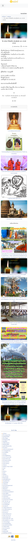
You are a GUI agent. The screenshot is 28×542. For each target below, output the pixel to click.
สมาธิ (4, 473)
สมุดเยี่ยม (5, 441)
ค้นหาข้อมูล (5, 438)
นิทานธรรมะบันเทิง (7, 460)
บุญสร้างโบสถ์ (14, 379)
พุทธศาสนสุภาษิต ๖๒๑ (8, 518)
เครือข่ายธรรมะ (6, 443)
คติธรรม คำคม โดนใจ (8, 466)
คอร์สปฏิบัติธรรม (6, 479)
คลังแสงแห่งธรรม (7, 495)
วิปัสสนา (5, 474)
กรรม (4, 468)
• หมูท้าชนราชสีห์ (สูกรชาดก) (14, 198)
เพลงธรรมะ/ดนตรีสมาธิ (8, 492)
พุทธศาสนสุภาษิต (7, 517)
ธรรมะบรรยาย (6, 462)
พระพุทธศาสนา (6, 480)
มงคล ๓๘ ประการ (7, 515)
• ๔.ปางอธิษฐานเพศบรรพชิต (14, 131)
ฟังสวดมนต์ (5, 477)
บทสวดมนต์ (5, 496)
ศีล (3, 469)
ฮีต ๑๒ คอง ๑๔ (6, 501)
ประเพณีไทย (5, 452)
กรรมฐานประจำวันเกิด (8, 499)
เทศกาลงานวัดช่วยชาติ (8, 449)
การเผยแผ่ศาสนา (7, 450)
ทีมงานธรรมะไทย (6, 435)
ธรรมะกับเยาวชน (6, 458)
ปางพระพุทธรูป (6, 521)
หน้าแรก (4, 16)
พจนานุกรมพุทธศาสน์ (7, 485)
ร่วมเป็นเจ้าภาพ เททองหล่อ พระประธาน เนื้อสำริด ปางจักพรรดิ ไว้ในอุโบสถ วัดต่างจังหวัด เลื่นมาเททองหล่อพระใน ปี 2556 (14, 299)
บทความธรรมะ (6, 463)
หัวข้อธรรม (5, 484)
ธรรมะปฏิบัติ (5, 493)
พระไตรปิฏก (5, 482)
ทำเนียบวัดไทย (6, 526)
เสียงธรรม (5, 488)
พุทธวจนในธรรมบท (7, 514)
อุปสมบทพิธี (5, 531)
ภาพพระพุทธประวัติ (7, 507)
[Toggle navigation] (3, 5)
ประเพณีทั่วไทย (6, 504)
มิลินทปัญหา (5, 487)
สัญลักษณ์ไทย (6, 444)
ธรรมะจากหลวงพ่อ (7, 457)
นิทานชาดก (5, 512)
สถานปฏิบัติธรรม (6, 455)
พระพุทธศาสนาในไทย (7, 525)
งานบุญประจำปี (6, 503)
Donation (5, 447)
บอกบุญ (9, 16)
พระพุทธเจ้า (5, 506)
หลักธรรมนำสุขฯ (6, 498)
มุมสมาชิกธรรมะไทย (7, 446)
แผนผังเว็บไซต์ (6, 436)
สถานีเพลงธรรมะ (6, 490)
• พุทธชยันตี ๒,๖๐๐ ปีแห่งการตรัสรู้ (14, 219)
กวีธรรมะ (5, 465)
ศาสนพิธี (5, 529)
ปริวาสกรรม (5, 476)
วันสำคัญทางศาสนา (7, 533)
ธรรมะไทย (13, 540)
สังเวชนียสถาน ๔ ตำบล (8, 520)
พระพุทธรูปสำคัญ (7, 523)
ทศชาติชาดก (6, 510)
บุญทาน (4, 471)
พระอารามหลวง (6, 528)
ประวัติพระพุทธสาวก (7, 509)
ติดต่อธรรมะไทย (6, 439)
